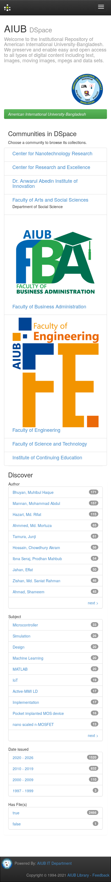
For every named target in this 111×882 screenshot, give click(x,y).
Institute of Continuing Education (47, 457)
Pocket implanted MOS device (38, 713)
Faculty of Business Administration (49, 306)
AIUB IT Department (54, 863)
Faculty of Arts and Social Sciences (50, 199)
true (16, 812)
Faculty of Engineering (36, 429)
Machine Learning (28, 658)
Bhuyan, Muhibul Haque (33, 492)
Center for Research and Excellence (51, 166)
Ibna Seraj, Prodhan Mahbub (37, 558)
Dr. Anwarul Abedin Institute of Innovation (45, 183)
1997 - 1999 (23, 790)
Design (19, 647)
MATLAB (20, 669)
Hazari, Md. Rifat (27, 514)
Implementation (26, 702)
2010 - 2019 (23, 768)
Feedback (100, 875)
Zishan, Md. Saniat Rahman (36, 580)
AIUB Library (78, 875)
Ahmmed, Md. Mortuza (32, 525)
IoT (15, 680)
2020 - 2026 (23, 757)
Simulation (21, 636)
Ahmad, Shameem (28, 591)
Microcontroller (25, 625)
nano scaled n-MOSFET (33, 724)
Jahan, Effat (23, 569)
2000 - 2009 (23, 779)
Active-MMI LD (25, 691)
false (17, 823)
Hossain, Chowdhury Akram (36, 547)
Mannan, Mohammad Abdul (36, 503)
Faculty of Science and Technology (49, 443)
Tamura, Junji (24, 536)
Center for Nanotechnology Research (52, 153)
